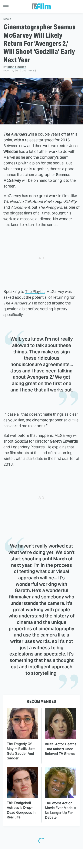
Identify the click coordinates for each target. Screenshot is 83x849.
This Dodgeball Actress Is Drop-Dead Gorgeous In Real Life (21, 810)
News (7, 19)
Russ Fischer (16, 67)
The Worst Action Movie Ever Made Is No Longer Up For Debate (60, 810)
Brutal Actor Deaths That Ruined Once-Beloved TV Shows (60, 749)
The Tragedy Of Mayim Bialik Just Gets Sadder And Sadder (21, 751)
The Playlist (35, 291)
